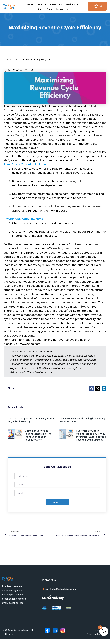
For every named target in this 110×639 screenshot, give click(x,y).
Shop (50, 9)
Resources (56, 4)
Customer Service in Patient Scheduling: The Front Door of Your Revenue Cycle (38, 435)
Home (30, 4)
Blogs (40, 9)
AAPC (86, 306)
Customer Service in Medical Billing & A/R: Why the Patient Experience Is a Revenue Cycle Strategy (91, 435)
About (40, 4)
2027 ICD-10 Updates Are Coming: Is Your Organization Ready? (31, 420)
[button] (91, 388)
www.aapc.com (29, 344)
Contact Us (62, 9)
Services (70, 4)
